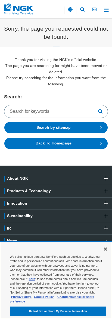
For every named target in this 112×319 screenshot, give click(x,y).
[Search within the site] (102, 111)
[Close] (105, 249)
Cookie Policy (44, 296)
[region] (56, 280)
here (32, 279)
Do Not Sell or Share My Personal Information (58, 311)
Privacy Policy (21, 296)
